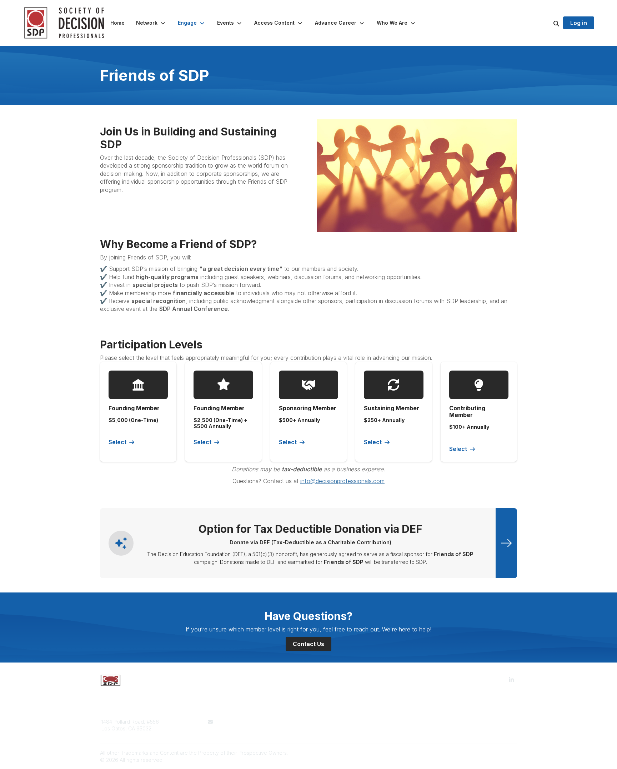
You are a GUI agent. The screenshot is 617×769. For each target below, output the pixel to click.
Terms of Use (328, 722)
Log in (578, 22)
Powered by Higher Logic (486, 753)
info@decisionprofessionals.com (342, 481)
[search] (547, 23)
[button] (151, 22)
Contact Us (308, 644)
